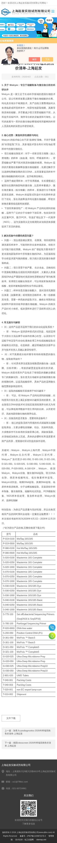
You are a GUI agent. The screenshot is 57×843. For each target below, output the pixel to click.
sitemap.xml (41, 840)
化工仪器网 (29, 840)
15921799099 (52, 627)
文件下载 (11, 718)
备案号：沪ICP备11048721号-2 (33, 836)
